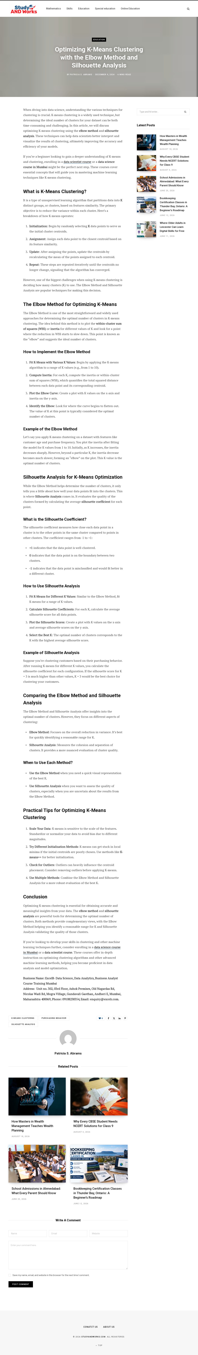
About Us (109, 1327)
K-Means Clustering (22, 1018)
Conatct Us (90, 1327)
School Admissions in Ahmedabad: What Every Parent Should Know (174, 181)
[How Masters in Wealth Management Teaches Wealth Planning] (37, 1096)
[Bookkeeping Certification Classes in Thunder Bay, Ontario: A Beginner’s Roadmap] (99, 1164)
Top (99, 1345)
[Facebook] (12, 118)
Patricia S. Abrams (81, 74)
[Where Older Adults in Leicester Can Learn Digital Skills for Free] (148, 229)
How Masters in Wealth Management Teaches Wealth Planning (32, 1126)
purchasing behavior (54, 1018)
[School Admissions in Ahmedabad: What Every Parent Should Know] (37, 1164)
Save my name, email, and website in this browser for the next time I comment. (51, 1275)
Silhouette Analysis (23, 1024)
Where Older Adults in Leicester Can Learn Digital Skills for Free (172, 226)
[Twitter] (12, 126)
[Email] (12, 151)
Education (99, 40)
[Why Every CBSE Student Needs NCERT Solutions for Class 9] (99, 1096)
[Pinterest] (12, 135)
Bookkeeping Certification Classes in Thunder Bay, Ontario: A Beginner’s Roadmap (97, 1193)
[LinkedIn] (12, 143)
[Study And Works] (24, 9)
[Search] (188, 8)
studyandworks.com (93, 1337)
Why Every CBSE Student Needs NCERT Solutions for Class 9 (174, 160)
